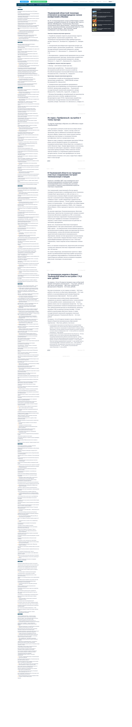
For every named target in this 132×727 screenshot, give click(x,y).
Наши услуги (24, 1)
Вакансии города (22, 4)
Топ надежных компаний (42, 4)
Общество (98, 1)
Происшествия (83, 1)
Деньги (105, 1)
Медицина (91, 1)
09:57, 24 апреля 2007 (81, 270)
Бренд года (31, 4)
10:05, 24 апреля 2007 (81, 168)
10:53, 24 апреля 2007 (81, 113)
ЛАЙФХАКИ (75, 1)
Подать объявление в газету (39, 1)
